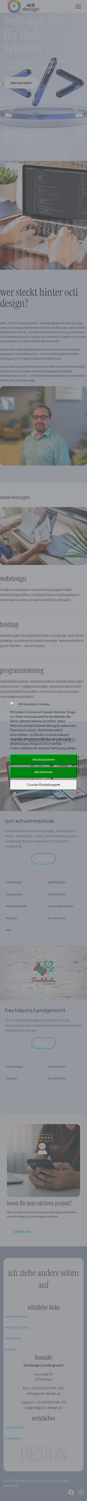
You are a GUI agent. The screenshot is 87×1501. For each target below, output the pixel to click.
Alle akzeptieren (43, 759)
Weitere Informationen (34, 792)
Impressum (60, 792)
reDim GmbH (60, 797)
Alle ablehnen (43, 772)
